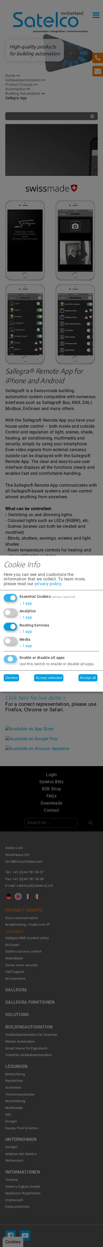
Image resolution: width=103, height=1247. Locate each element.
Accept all (88, 678)
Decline (11, 678)
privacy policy (48, 583)
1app (26, 603)
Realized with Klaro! (51, 686)
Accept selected (49, 678)
